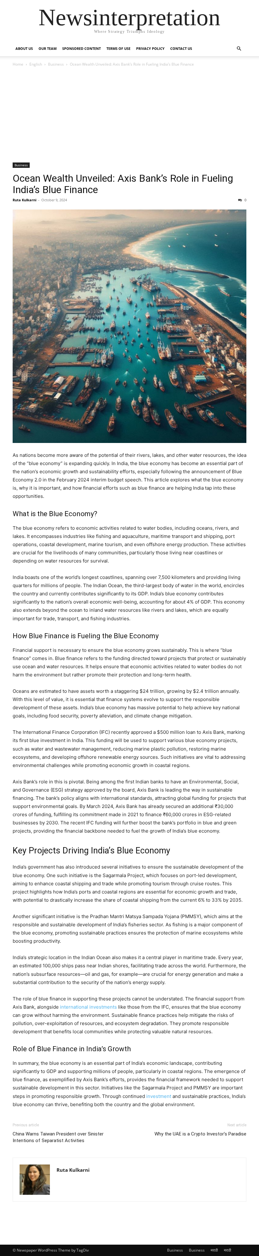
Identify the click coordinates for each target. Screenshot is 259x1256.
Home (18, 64)
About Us (24, 48)
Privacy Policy (150, 48)
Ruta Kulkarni (24, 200)
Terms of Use (118, 48)
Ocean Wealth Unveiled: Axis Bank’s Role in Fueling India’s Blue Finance (123, 184)
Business (56, 64)
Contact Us (181, 48)
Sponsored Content (81, 48)
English (35, 64)
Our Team (48, 48)
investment (158, 1096)
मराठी (214, 1250)
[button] (238, 49)
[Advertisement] (129, 115)
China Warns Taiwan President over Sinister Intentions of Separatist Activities (58, 1137)
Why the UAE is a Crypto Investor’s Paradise (200, 1134)
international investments (88, 1007)
